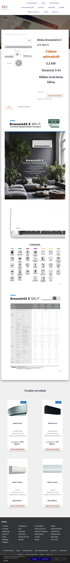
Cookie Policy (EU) (40, 529)
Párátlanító (51, 7)
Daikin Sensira (17, 482)
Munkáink (61, 7)
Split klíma (54, 539)
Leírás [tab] (9, 107)
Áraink (43, 3)
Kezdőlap (7, 34)
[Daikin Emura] (17, 410)
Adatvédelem (22, 526)
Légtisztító (41, 7)
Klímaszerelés (39, 534)
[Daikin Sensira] (17, 469)
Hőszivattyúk (55, 531)
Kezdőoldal (22, 534)
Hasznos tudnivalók (33, 12)
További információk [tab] (23, 107)
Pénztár (21, 539)
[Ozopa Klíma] (4, 7)
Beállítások (57, 559)
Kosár (4, 537)
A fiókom (5, 526)
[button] (29, 40)
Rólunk (46, 12)
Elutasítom (45, 559)
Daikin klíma (6, 531)
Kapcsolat (55, 12)
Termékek (5, 542)
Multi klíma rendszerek (27, 7)
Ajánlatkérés (39, 526)
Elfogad (34, 559)
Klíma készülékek (54, 3)
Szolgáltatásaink (32, 3)
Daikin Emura (17, 423)
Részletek (6, 560)
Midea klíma (54, 537)
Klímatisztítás (55, 534)
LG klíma (37, 537)
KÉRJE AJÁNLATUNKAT (55, 95)
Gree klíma (21, 531)
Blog (19, 529)
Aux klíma (5, 529)
